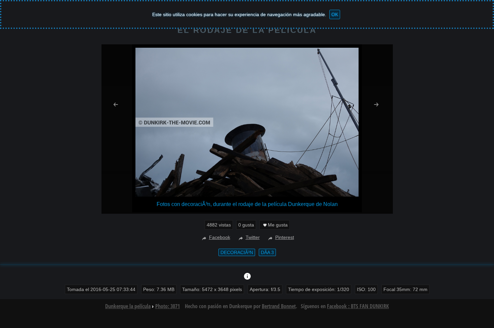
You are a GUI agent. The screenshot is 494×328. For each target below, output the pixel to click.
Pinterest (284, 237)
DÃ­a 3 (267, 252)
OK (334, 14)
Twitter (253, 237)
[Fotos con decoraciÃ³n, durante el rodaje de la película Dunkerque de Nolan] (247, 195)
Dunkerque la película (128, 306)
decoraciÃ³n (236, 252)
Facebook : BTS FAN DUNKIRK (358, 306)
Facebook (219, 237)
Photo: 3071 (167, 306)
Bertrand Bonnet (279, 306)
